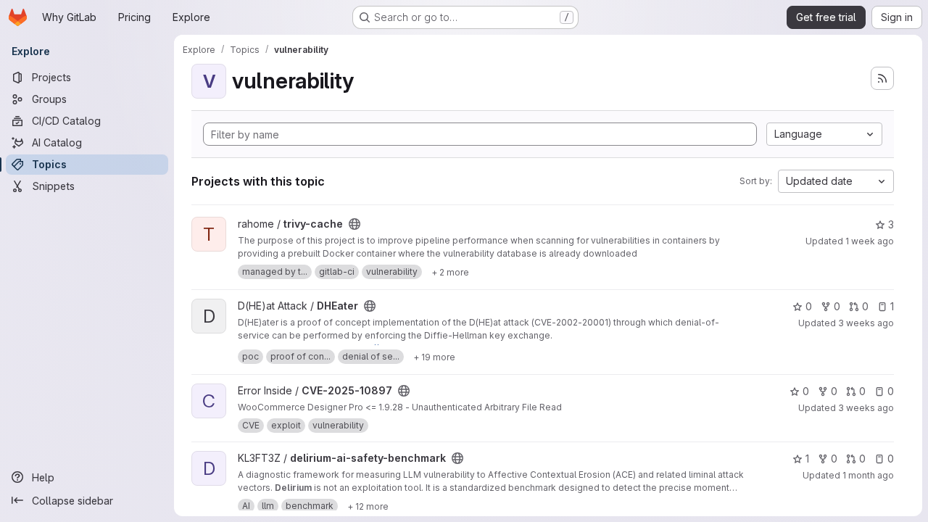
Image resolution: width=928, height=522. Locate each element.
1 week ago (869, 241)
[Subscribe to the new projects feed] (882, 78)
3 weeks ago (866, 323)
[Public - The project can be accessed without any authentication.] (354, 224)
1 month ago (868, 475)
